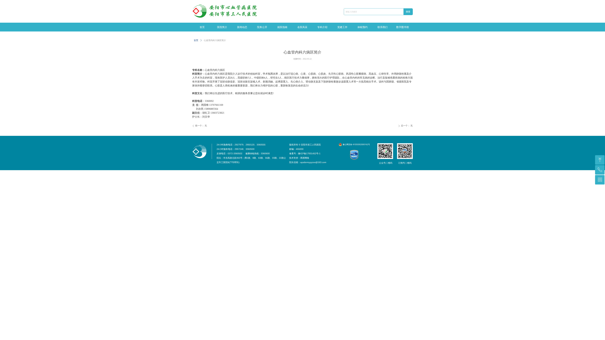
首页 (196, 40)
